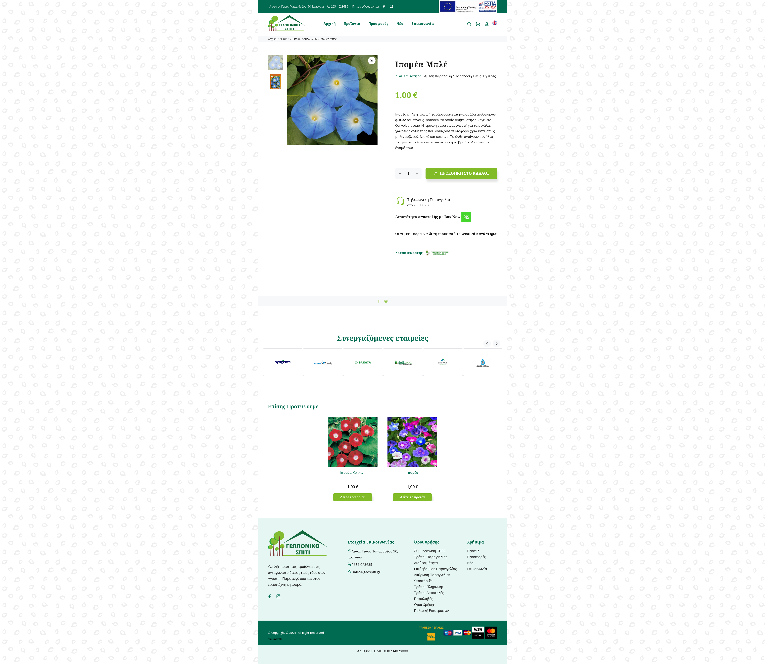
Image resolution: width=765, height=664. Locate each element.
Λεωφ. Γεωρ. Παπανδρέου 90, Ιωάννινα (298, 6)
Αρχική (330, 23)
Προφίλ (473, 550)
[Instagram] (391, 6)
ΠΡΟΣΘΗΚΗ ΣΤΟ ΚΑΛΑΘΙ (464, 173)
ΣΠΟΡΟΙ (284, 39)
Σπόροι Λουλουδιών (305, 39)
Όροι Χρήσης (424, 604)
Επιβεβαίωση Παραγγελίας (435, 568)
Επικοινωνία (423, 23)
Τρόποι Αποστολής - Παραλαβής (430, 595)
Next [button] (496, 343)
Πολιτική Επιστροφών (431, 610)
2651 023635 (339, 6)
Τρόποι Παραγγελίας (430, 556)
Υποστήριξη (423, 580)
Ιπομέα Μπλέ (329, 39)
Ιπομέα (412, 472)
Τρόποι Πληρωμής (428, 586)
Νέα (400, 23)
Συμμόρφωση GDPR (429, 550)
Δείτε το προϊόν (352, 497)
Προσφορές (378, 23)
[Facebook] (384, 6)
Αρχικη (272, 39)
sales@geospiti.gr (367, 6)
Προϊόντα (352, 23)
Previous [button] (487, 343)
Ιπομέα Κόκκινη (353, 472)
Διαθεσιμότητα (426, 562)
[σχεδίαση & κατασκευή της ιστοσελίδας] (275, 638)
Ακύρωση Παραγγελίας (432, 574)
